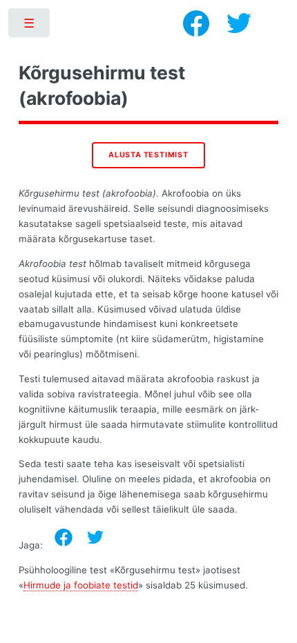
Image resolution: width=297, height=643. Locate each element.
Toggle (30, 26)
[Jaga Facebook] (63, 537)
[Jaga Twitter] (95, 537)
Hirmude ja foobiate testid (80, 585)
